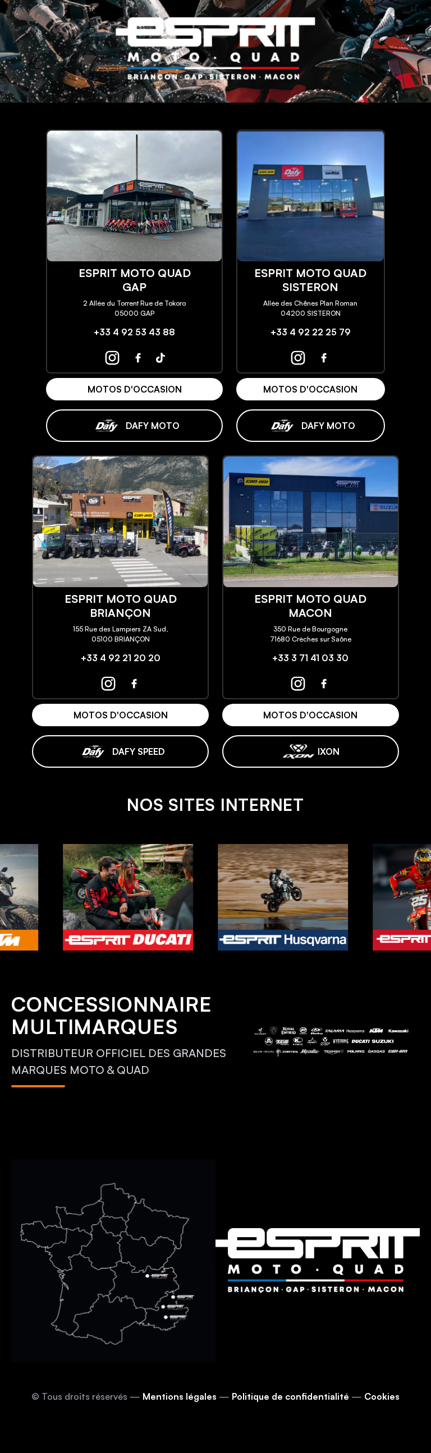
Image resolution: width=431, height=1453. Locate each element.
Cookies (382, 1396)
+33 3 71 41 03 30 (310, 657)
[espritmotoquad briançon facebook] (134, 684)
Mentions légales (180, 1396)
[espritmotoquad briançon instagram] (108, 684)
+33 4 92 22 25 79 (310, 332)
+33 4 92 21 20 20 (121, 657)
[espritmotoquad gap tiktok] (160, 358)
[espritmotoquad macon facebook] (324, 684)
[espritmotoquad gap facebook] (138, 358)
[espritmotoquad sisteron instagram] (298, 358)
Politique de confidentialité (290, 1396)
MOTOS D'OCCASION (135, 389)
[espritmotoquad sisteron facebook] (324, 358)
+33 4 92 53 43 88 (134, 332)
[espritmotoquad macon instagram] (298, 684)
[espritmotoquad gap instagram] (112, 358)
